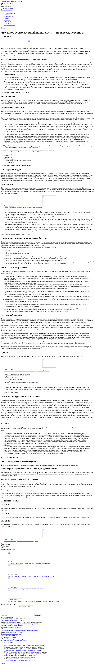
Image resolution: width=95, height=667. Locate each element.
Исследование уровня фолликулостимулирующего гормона (23, 647)
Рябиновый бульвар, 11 (8, 8)
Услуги (6, 15)
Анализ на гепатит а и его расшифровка (17, 660)
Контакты (7, 21)
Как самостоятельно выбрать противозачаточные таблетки (19, 630)
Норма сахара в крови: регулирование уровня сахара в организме (25, 654)
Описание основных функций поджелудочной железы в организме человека (32, 576)
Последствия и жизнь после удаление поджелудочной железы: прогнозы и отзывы (34, 601)
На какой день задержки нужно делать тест (14, 640)
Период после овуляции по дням (11, 634)
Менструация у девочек (8, 637)
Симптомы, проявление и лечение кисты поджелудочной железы (29, 563)
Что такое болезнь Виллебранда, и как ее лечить (19, 657)
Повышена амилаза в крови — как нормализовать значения (23, 650)
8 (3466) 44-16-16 (9, 23)
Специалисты (8, 16)
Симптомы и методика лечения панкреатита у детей (21, 541)
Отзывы (7, 20)
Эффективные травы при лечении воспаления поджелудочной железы (26, 371)
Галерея (6, 18)
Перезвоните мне (6, 10)
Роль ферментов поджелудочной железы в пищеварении (26, 589)
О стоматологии (9, 13)
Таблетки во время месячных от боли (12, 620)
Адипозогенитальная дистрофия (11, 627)
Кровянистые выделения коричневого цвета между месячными (21, 624)
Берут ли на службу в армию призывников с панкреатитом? (23, 207)
